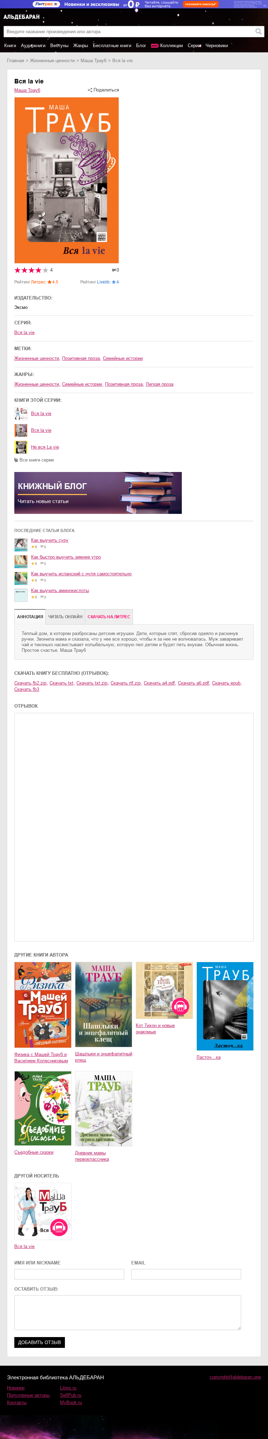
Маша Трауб (93, 60)
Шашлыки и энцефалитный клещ (103, 1057)
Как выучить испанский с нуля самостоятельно (81, 573)
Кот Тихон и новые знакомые (155, 1028)
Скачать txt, (62, 683)
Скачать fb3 (26, 689)
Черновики (217, 45)
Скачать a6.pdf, (194, 683)
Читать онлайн (65, 616)
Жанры (80, 45)
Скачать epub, (227, 683)
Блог (141, 45)
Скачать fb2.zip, (31, 683)
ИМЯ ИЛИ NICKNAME (37, 1262)
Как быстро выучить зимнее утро (66, 557)
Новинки (15, 1387)
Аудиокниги (33, 45)
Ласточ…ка (208, 1057)
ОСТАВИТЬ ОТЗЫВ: (36, 1289)
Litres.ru (68, 1387)
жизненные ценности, (37, 358)
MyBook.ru (71, 1402)
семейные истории (123, 358)
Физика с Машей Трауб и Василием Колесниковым (41, 1057)
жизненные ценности (52, 60)
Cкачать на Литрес (109, 616)
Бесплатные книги (112, 45)
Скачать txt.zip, (92, 683)
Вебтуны (59, 45)
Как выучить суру (49, 540)
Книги (10, 45)
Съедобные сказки (33, 1152)
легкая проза (159, 384)
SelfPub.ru (70, 1395)
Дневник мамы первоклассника (92, 1156)
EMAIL (138, 1262)
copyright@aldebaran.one (235, 1377)
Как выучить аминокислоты (60, 590)
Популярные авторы (28, 1395)
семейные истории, (82, 384)
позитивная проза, (81, 358)
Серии (194, 45)
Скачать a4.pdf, (160, 683)
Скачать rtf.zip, (126, 683)
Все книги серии (37, 460)
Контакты (17, 1402)
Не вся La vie (45, 447)
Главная (15, 60)
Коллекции (171, 45)
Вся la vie (24, 332)
